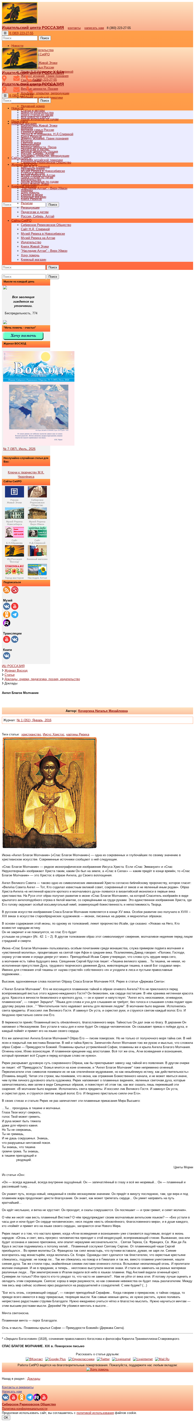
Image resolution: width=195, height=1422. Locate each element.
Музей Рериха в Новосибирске (43, 233)
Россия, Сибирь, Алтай (37, 216)
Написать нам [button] (12, 1391)
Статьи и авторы (33, 173)
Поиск (44, 38)
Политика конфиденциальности (24, 1408)
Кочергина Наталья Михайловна (103, 711)
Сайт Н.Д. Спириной (35, 229)
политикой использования (95, 1413)
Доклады (33, 1378)
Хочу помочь (30, 255)
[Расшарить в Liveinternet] (142, 1359)
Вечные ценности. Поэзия (39, 89)
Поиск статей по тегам (37, 177)
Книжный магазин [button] (24, 186)
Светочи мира (31, 143)
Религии (27, 203)
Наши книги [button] (19, 121)
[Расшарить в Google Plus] (55, 1359)
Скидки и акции (32, 194)
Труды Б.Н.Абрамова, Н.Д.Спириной (47, 134)
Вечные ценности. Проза (38, 147)
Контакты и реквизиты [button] (18, 1387)
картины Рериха (77, 734)
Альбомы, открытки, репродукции (45, 93)
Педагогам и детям (35, 212)
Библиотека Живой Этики (39, 63)
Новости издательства (37, 112)
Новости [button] (17, 46)
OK (6, 1417)
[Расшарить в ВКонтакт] (34, 1359)
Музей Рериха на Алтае (38, 238)
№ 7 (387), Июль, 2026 (19, 449)
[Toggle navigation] (5, 33)
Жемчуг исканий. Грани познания (44, 138)
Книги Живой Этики (35, 246)
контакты (74, 28)
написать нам (94, 28)
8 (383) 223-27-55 (21, 33)
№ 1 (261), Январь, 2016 (34, 720)
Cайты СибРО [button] (21, 220)
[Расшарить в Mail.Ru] (162, 1359)
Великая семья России (37, 130)
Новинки (27, 190)
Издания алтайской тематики (42, 97)
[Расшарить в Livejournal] (121, 1359)
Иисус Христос (53, 734)
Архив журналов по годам (39, 181)
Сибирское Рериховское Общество (46, 225)
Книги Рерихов (31, 199)
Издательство (31, 242)
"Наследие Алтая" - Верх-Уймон (44, 188)
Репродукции (30, 207)
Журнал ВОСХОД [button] (24, 164)
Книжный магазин (33, 259)
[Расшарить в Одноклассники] (81, 1359)
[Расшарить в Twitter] (103, 1359)
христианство (31, 734)
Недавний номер (33, 106)
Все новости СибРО (35, 117)
